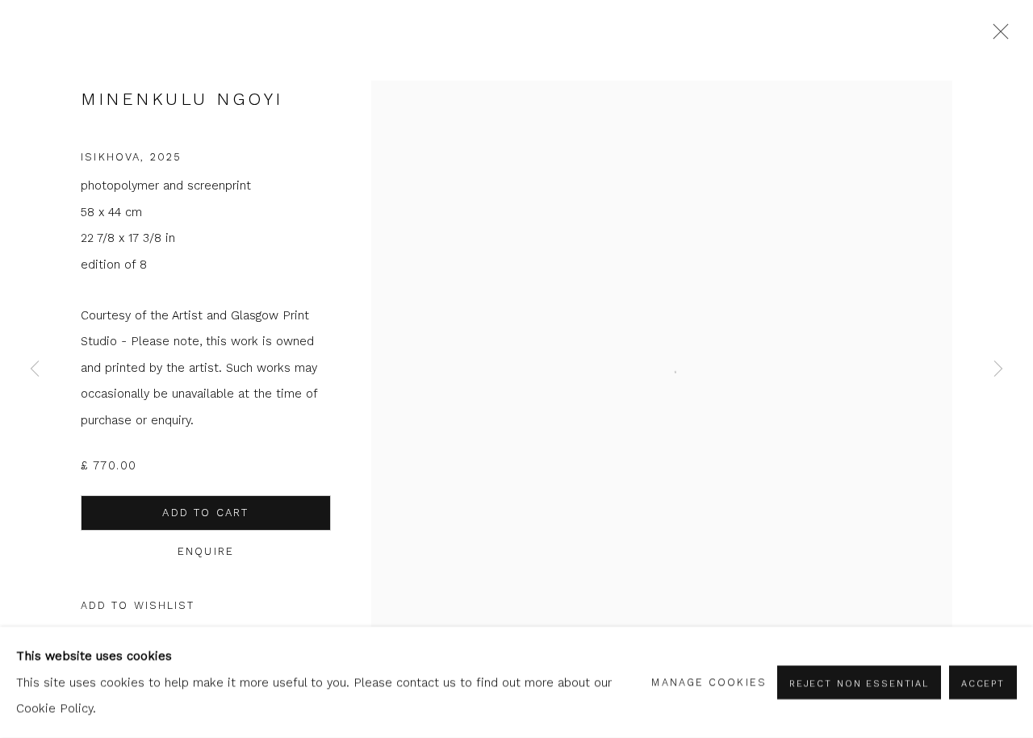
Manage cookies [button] (708, 682)
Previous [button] (34, 369)
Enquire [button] (206, 551)
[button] (138, 606)
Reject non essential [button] (859, 683)
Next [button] (998, 369)
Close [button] (997, 36)
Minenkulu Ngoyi (182, 99)
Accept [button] (983, 683)
